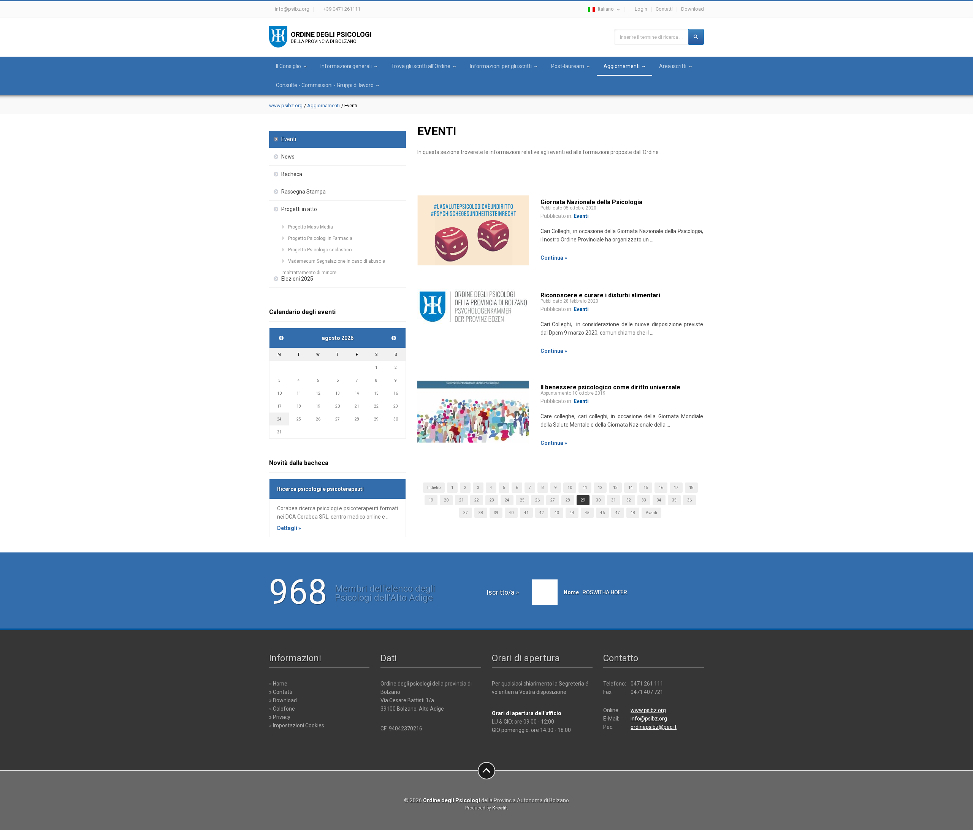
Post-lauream (567, 66)
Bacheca (291, 174)
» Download (283, 700)
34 (659, 500)
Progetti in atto (299, 209)
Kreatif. (500, 808)
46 (602, 513)
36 (689, 500)
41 (526, 513)
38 (481, 513)
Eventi (288, 139)
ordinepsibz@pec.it (654, 727)
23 (492, 500)
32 (628, 500)
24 (507, 500)
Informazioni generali (346, 66)
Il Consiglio (288, 66)
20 (446, 500)
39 (496, 513)
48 (633, 513)
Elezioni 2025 (297, 279)
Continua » (553, 257)
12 (600, 488)
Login (641, 9)
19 (431, 500)
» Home (278, 684)
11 (585, 488)
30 (598, 500)
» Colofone (282, 709)
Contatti (664, 9)
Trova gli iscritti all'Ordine (420, 66)
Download (692, 9)
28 (568, 500)
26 (537, 500)
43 (557, 513)
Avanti (651, 513)
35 (674, 500)
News (288, 157)
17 (676, 488)
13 (615, 488)
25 (522, 500)
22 (476, 500)
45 (587, 513)
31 (613, 500)
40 (511, 513)
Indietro (434, 488)
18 (691, 488)
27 (552, 500)
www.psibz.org (286, 105)
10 (569, 488)
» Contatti (280, 692)
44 (572, 513)
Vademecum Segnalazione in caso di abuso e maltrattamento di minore (333, 263)
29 (583, 500)
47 (617, 513)
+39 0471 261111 (341, 9)
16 (661, 488)
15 (645, 488)
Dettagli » (289, 528)
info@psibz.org (292, 9)
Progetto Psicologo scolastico (320, 249)
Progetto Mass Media (310, 227)
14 (630, 488)
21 (461, 500)
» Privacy (279, 717)
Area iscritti (672, 66)
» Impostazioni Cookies (296, 725)
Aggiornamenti (622, 66)
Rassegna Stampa (303, 192)
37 (465, 513)
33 (644, 500)
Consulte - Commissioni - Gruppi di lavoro (325, 85)
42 (541, 513)
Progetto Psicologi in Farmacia (320, 238)
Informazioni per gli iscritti (501, 66)
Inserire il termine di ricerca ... (651, 37)
